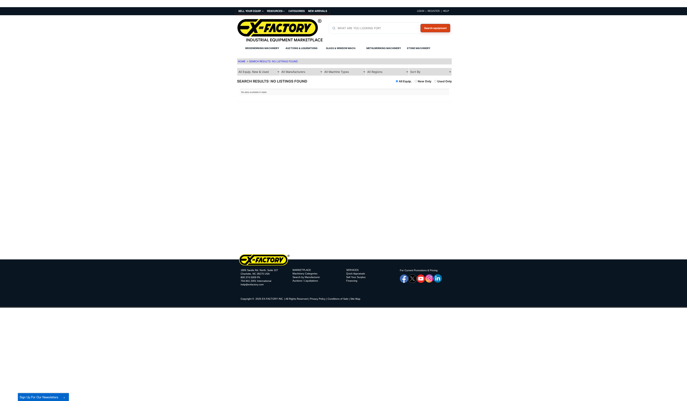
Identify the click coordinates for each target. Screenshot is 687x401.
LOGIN (420, 11)
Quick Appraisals (355, 273)
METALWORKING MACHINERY (383, 48)
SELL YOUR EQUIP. (250, 11)
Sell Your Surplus (356, 277)
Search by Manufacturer (306, 277)
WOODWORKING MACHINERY (262, 48)
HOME (241, 61)
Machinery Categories (305, 273)
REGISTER (434, 11)
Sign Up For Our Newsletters (39, 397)
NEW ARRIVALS (317, 11)
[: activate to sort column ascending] (292, 87)
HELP (446, 11)
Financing (351, 280)
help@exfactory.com (252, 284)
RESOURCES (275, 11)
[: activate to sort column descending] (396, 87)
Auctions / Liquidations (305, 280)
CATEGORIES (296, 11)
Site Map (355, 298)
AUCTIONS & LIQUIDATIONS (302, 48)
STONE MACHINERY (418, 48)
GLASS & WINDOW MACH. (341, 48)
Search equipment (435, 28)
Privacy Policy (317, 298)
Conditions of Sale (338, 298)
